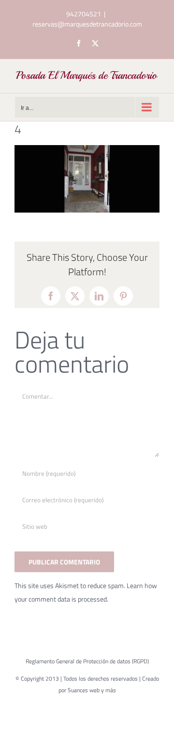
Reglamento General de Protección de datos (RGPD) (87, 661)
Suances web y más (92, 690)
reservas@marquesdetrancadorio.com (87, 24)
